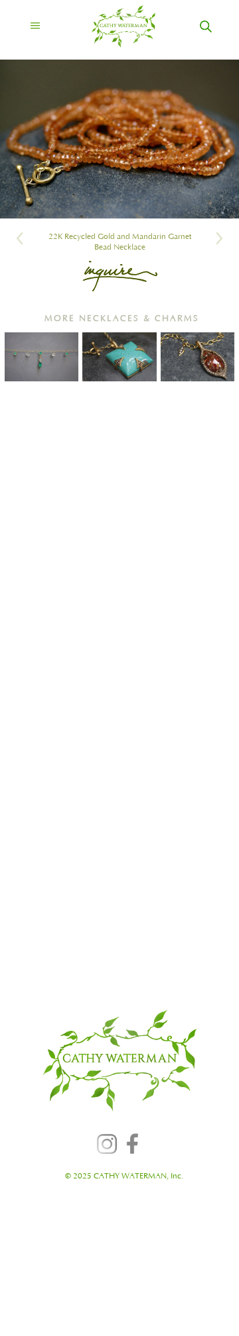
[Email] (120, 276)
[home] (112, 26)
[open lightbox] (119, 139)
